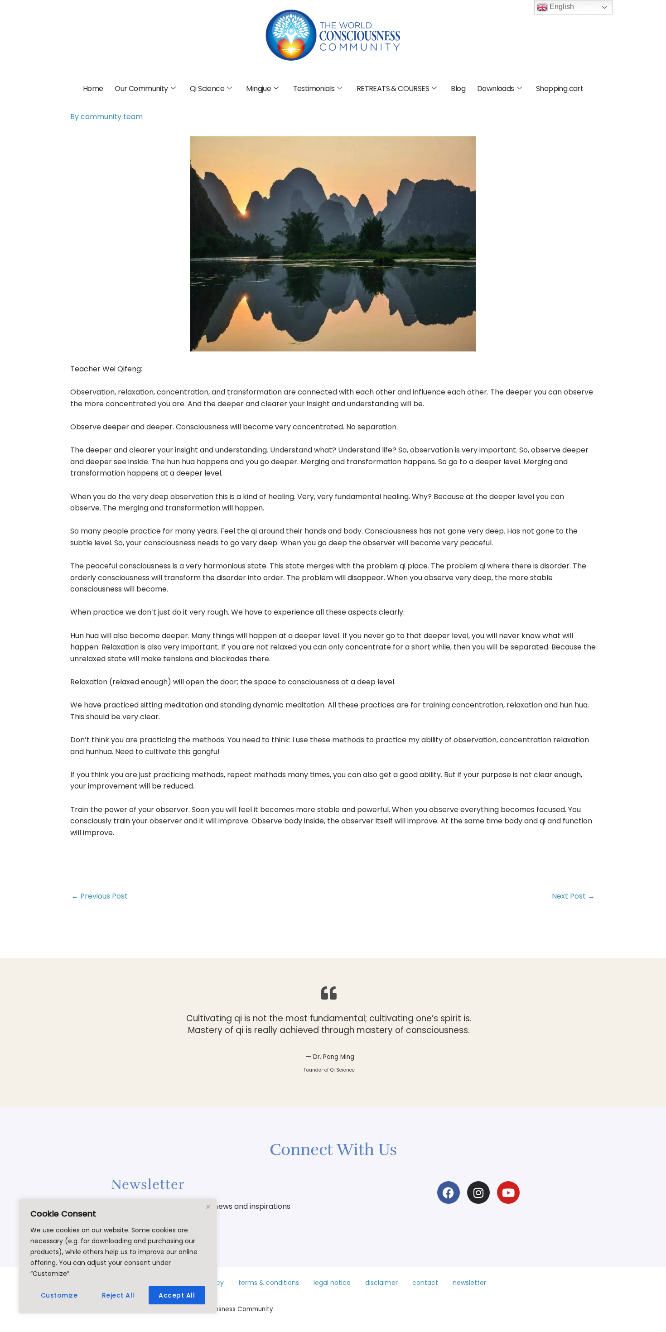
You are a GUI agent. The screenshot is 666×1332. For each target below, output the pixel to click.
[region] (117, 1256)
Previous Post (99, 896)
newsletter (469, 1282)
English (561, 6)
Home (93, 88)
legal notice (332, 1282)
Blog (458, 88)
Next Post (573, 896)
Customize (59, 1295)
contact (425, 1282)
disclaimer (381, 1282)
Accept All (177, 1295)
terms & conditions (268, 1282)
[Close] (208, 1206)
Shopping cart (559, 88)
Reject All (118, 1295)
